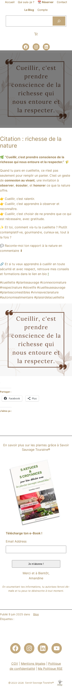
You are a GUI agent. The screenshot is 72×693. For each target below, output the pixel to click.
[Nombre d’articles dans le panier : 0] (36, 34)
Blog (36, 614)
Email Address (16, 541)
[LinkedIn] (46, 46)
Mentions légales (33, 663)
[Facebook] (25, 46)
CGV (14, 663)
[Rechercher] (59, 21)
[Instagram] (36, 46)
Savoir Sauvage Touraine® (39, 682)
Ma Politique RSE (50, 669)
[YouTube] (56, 648)
